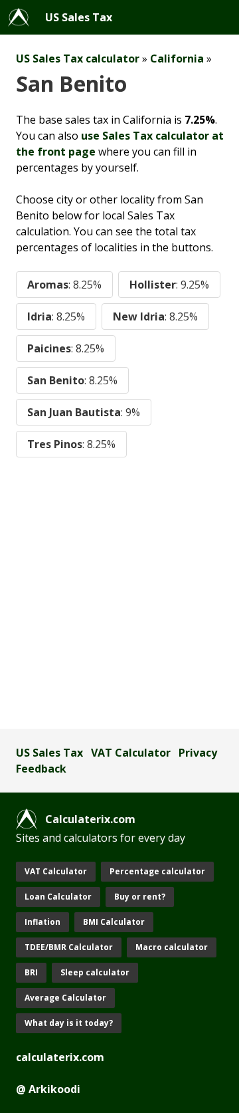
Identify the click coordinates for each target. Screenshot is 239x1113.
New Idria (155, 316)
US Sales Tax (78, 17)
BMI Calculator (114, 922)
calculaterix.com (60, 1057)
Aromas (64, 284)
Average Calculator (65, 997)
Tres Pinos (71, 444)
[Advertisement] (119, 593)
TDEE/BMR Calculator (69, 947)
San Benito (72, 380)
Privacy (198, 752)
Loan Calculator (58, 896)
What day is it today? (69, 1023)
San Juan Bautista (83, 412)
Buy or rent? (139, 896)
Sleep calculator (94, 972)
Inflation (42, 922)
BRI (31, 972)
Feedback (41, 768)
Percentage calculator (157, 871)
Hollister (169, 284)
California (177, 58)
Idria (56, 316)
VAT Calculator (131, 752)
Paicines (65, 348)
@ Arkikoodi (48, 1089)
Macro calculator (171, 947)
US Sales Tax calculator (77, 58)
